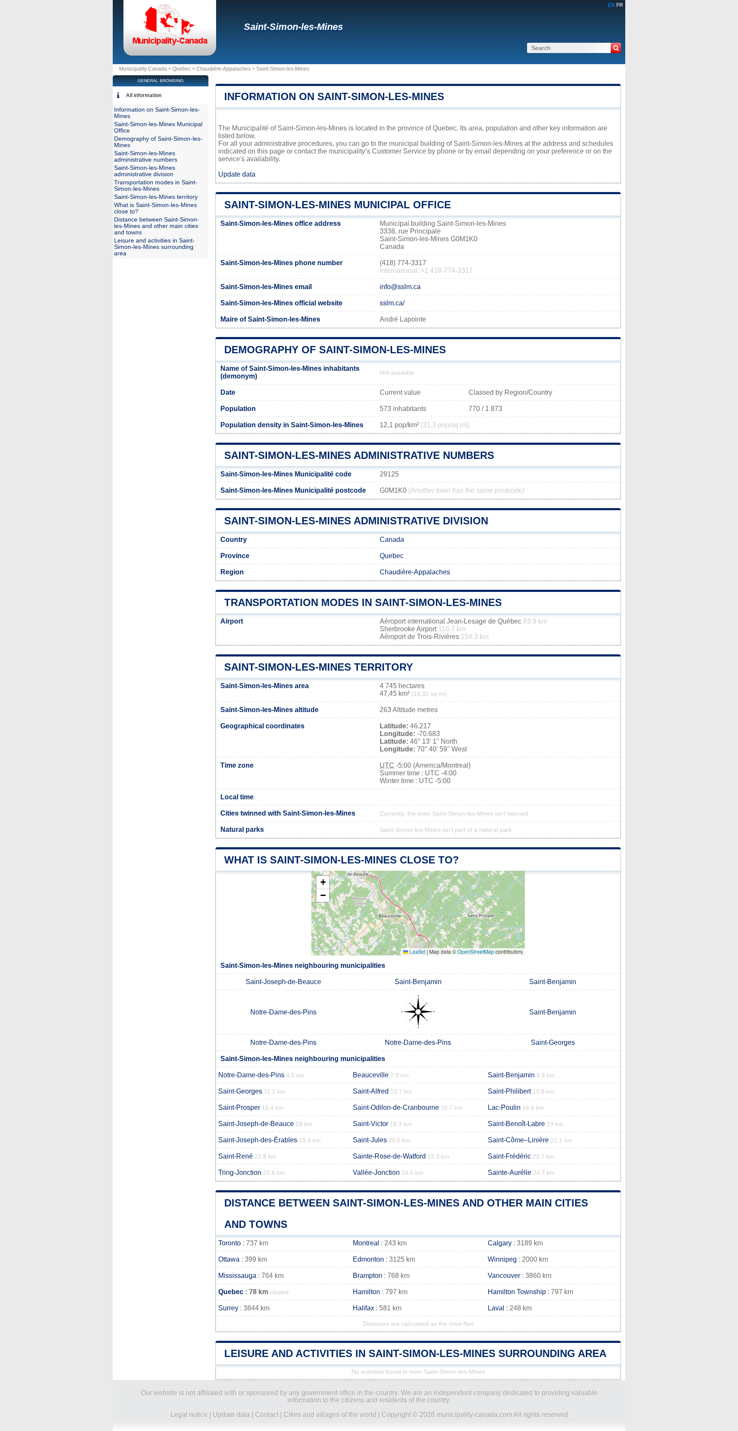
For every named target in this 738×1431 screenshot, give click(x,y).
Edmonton (368, 1259)
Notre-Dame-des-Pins (283, 1012)
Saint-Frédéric (509, 1156)
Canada (392, 539)
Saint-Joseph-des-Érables (257, 1140)
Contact (266, 1414)
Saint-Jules (370, 1140)
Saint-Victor (370, 1123)
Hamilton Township (517, 1291)
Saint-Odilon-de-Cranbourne (396, 1107)
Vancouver (504, 1275)
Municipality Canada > (146, 69)
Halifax (363, 1308)
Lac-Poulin (504, 1107)
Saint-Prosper (239, 1107)
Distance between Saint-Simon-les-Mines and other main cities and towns (156, 226)
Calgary (500, 1243)
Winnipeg (502, 1259)
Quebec (182, 69)
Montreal (366, 1243)
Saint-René (235, 1156)
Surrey (228, 1308)
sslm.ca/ (392, 303)
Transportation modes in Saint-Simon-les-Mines (363, 602)
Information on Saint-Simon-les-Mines (334, 96)
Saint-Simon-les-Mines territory (318, 667)
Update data (236, 174)
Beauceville (371, 1075)
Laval (496, 1308)
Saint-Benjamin (418, 981)
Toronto (229, 1243)
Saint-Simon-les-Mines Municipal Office (337, 204)
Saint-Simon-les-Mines (293, 26)
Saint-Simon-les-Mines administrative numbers (359, 455)
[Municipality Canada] (170, 44)
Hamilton (366, 1291)
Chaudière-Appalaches (223, 69)
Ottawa (229, 1259)
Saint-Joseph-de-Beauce (283, 981)
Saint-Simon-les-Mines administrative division (356, 520)
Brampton (367, 1275)
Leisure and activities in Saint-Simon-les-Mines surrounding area (415, 1353)
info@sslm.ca (400, 286)
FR (619, 5)
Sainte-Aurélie (509, 1172)
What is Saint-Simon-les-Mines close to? (341, 860)
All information (143, 95)
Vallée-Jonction (376, 1172)
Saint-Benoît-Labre (516, 1123)
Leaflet (416, 951)
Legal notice (189, 1414)
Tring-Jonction (239, 1172)
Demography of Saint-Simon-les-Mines (335, 349)
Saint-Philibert (509, 1091)
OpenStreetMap (475, 951)
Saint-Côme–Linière (518, 1140)
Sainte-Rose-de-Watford (389, 1156)
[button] (322, 882)
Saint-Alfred (371, 1091)
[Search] (616, 48)
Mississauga (237, 1275)
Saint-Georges (553, 1042)
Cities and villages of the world (330, 1414)
